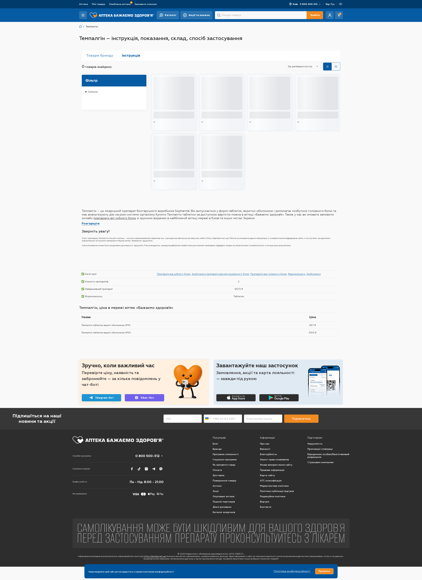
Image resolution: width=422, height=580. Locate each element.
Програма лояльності (226, 454)
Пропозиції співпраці (320, 449)
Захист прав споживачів (274, 459)
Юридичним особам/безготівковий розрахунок (328, 456)
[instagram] (146, 469)
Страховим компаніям (320, 462)
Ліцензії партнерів (224, 501)
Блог (215, 443)
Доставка (218, 475)
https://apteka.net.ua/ (155, 556)
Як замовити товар (224, 464)
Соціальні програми (225, 459)
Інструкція (131, 55)
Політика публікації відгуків (277, 491)
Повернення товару (224, 480)
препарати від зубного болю (114, 218)
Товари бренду (99, 55)
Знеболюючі (313, 274)
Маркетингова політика (274, 486)
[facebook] (132, 469)
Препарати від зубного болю (173, 274)
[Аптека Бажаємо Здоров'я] (80, 27)
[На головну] (118, 440)
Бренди (217, 449)
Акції (216, 491)
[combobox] (207, 419)
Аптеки (83, 4)
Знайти (315, 15)
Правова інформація (272, 470)
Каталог (170, 15)
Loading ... (161, 122)
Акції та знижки (199, 15)
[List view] (336, 66)
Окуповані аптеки (223, 496)
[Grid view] (327, 66)
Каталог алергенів (224, 512)
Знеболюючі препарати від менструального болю (220, 274)
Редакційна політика (272, 496)
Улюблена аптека (120, 4)
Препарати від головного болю (268, 274)
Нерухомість (314, 443)
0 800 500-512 (308, 4)
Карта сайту (267, 475)
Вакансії (265, 449)
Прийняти (324, 571)
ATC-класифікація (271, 480)
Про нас (265, 443)
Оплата (217, 470)
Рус (333, 4)
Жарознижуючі (296, 274)
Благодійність (268, 454)
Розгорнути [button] (90, 223)
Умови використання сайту (276, 464)
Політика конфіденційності (292, 571)
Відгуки (264, 501)
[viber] (161, 469)
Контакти (265, 507)
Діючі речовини (222, 507)
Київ (295, 4)
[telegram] (153, 469)
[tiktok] (139, 469)
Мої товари (98, 4)
